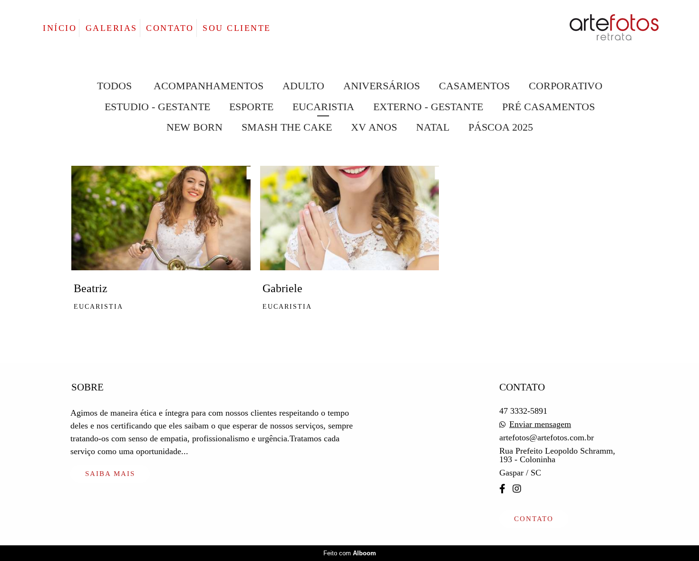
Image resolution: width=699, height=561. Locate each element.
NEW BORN (194, 127)
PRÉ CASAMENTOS (548, 107)
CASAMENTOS (474, 86)
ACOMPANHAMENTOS (208, 86)
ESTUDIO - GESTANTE (157, 107)
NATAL (432, 127)
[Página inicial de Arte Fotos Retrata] (590, 28)
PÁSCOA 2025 (500, 127)
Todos (114, 86)
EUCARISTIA (323, 107)
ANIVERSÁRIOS (381, 86)
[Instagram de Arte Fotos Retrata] (517, 489)
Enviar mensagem (540, 424)
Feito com (349, 553)
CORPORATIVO (565, 86)
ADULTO (303, 86)
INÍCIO (60, 28)
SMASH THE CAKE (287, 127)
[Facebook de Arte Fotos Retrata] (502, 489)
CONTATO (170, 28)
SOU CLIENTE (237, 28)
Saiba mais (110, 473)
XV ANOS (374, 127)
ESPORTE (251, 107)
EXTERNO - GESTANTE (428, 107)
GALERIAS (111, 28)
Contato (533, 519)
